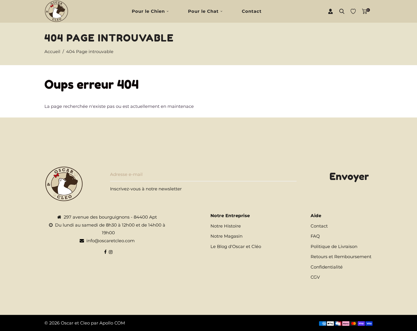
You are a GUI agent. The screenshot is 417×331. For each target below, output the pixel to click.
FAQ (315, 236)
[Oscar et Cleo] (56, 11)
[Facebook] (105, 252)
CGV (315, 277)
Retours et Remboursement (341, 256)
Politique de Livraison (334, 246)
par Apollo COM (108, 323)
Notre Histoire (225, 226)
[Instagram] (110, 252)
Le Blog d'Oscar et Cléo (235, 246)
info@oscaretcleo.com (110, 240)
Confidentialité (327, 267)
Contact (319, 226)
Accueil (52, 51)
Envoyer (349, 176)
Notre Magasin (226, 236)
